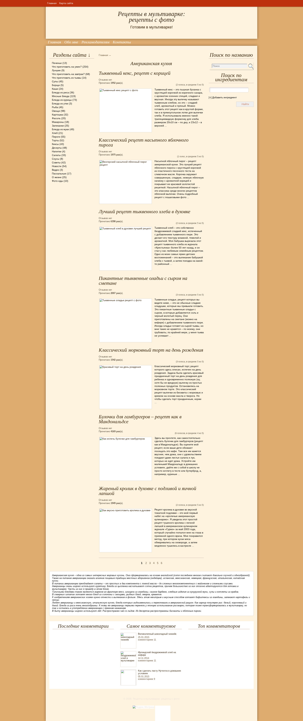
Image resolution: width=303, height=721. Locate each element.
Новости (56, 166)
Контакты (122, 42)
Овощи (56, 110)
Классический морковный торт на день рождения (151, 350)
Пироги (56, 136)
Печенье (57, 63)
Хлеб (55, 133)
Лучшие (56, 70)
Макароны (58, 122)
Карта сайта (66, 3)
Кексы (55, 144)
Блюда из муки (60, 129)
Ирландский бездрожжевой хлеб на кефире (157, 653)
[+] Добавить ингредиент (223, 97)
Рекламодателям (95, 42)
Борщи (56, 85)
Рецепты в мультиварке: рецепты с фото (151, 16)
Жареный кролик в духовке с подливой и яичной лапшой (147, 491)
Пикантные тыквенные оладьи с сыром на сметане (143, 280)
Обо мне (71, 42)
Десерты (57, 147)
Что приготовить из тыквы (66, 77)
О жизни (56, 177)
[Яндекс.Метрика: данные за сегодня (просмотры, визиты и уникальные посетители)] (143, 707)
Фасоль (56, 118)
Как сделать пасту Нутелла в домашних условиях (159, 672)
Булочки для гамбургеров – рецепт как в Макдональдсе (140, 419)
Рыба (55, 107)
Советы (56, 162)
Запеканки (58, 125)
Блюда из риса (60, 92)
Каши (55, 88)
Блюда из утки (60, 103)
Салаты (56, 155)
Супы (55, 81)
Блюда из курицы (62, 99)
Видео (55, 169)
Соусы (55, 158)
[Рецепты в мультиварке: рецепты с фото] (49, 6)
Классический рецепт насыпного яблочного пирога (143, 142)
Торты (55, 140)
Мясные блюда (60, 96)
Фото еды (57, 181)
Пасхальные (59, 173)
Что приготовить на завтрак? (68, 74)
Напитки (56, 151)
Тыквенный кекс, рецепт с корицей (134, 73)
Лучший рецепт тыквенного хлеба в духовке (144, 211)
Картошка (57, 114)
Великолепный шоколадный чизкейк (157, 634)
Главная (52, 3)
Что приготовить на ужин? (67, 66)
